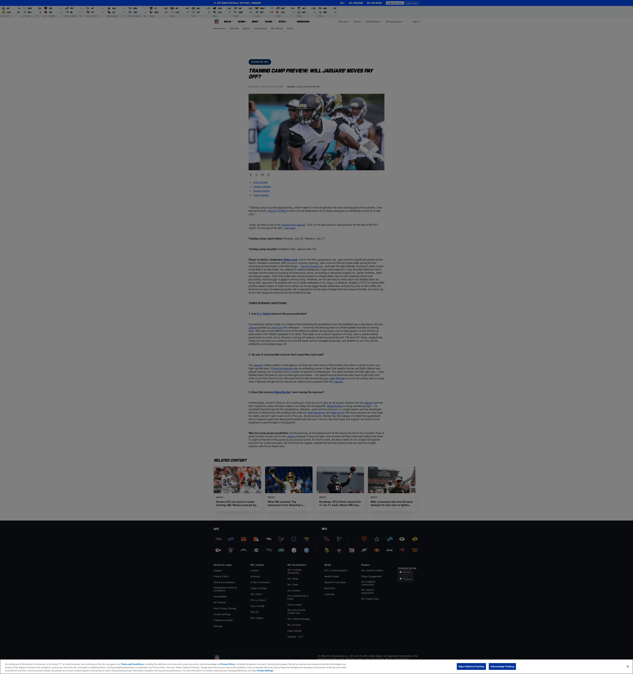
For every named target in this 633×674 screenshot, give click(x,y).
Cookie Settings (265, 670)
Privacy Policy (227, 664)
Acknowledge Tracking (502, 666)
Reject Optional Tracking (471, 666)
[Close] (627, 666)
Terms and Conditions (132, 664)
